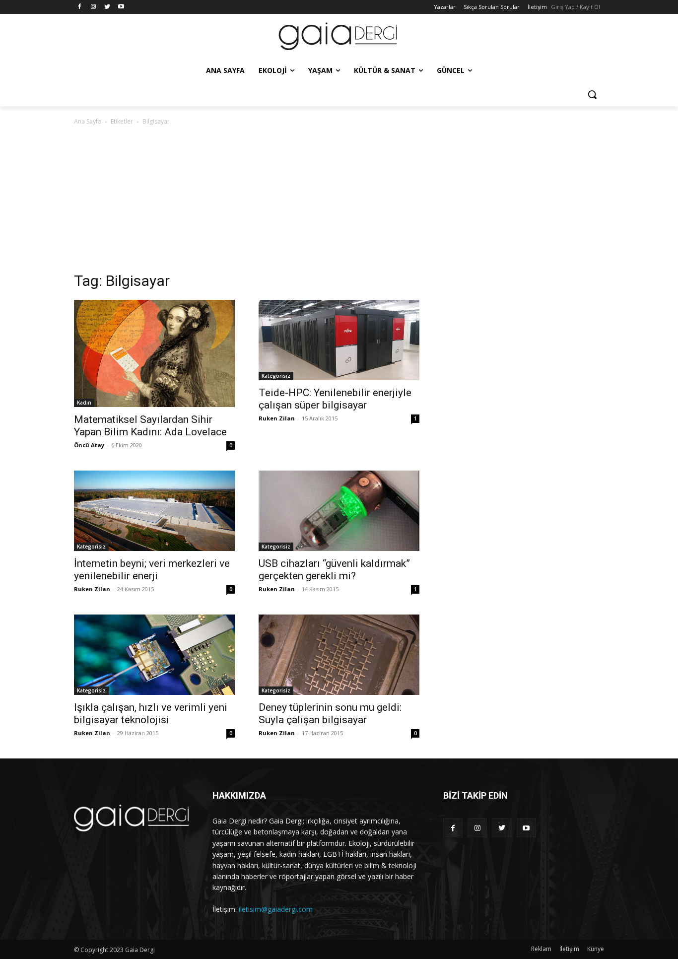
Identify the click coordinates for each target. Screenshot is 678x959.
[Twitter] (107, 7)
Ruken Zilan (277, 418)
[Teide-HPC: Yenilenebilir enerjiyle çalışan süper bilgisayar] (339, 340)
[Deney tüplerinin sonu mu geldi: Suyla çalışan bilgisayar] (339, 655)
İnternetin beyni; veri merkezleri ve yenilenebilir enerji (152, 569)
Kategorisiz (276, 375)
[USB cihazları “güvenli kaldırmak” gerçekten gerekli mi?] (339, 511)
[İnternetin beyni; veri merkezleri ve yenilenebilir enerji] (154, 511)
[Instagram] (93, 7)
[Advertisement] (339, 201)
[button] (592, 94)
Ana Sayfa (87, 121)
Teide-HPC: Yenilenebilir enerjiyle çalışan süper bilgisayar (335, 399)
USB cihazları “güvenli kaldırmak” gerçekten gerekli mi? (334, 569)
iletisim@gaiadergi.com (276, 909)
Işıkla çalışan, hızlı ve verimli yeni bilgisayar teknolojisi (150, 713)
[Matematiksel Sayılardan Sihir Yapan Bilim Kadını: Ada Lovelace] (154, 353)
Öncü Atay (89, 445)
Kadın (84, 402)
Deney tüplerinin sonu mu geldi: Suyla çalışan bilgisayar (330, 713)
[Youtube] (121, 7)
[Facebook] (79, 7)
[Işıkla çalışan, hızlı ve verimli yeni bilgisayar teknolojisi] (154, 655)
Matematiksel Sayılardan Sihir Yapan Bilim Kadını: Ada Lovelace (150, 425)
